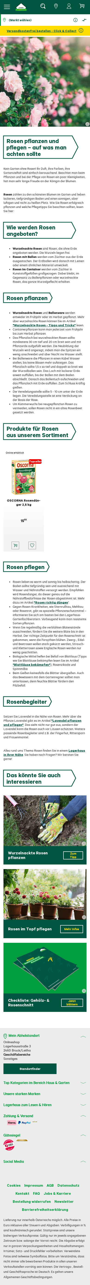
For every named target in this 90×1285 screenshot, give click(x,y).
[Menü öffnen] (6, 6)
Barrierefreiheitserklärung (45, 1209)
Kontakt (22, 1193)
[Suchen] (43, 7)
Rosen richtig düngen (51, 602)
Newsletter (64, 1201)
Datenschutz (68, 1185)
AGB (50, 1185)
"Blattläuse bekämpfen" (31, 664)
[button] (21, 7)
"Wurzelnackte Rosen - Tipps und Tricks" (44, 325)
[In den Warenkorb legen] (15, 545)
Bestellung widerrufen (32, 1201)
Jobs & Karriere (57, 1193)
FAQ (36, 1193)
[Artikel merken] (32, 545)
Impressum (33, 1185)
